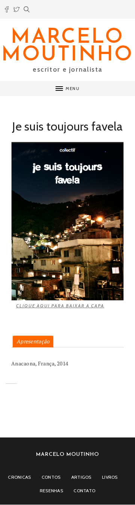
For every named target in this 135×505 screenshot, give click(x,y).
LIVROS (110, 477)
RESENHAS (51, 490)
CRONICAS (19, 477)
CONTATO (84, 490)
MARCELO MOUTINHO (67, 46)
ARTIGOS (81, 477)
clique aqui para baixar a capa (60, 305)
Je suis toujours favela (67, 126)
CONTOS (51, 477)
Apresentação (33, 341)
